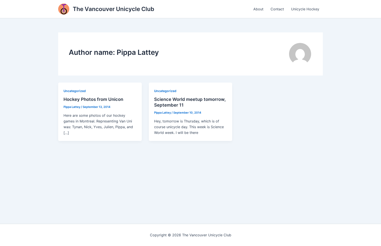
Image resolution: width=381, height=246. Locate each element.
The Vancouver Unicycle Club (113, 9)
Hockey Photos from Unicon (93, 99)
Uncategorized (75, 91)
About (258, 9)
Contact (277, 9)
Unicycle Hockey (305, 9)
